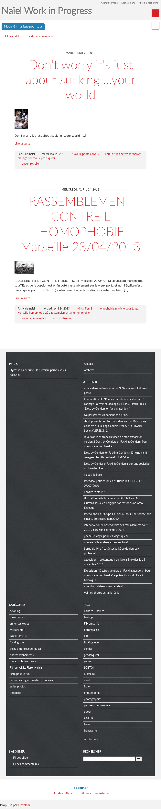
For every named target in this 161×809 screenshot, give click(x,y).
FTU (86, 636)
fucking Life (17, 642)
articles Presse (18, 636)
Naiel (87, 686)
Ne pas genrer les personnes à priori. (106, 415)
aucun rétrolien (31, 163)
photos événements (22, 655)
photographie (92, 693)
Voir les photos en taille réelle (101, 593)
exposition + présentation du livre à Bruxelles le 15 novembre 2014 (114, 562)
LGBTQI (89, 667)
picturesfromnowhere (97, 705)
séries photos (18, 686)
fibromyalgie (91, 630)
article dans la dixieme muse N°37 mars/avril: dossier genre (116, 390)
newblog (15, 611)
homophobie (106, 308)
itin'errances (17, 617)
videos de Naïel (93, 475)
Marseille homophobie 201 (34, 312)
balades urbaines (94, 611)
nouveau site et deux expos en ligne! (106, 542)
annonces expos (19, 623)
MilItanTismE (84, 308)
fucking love (91, 642)
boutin (109, 154)
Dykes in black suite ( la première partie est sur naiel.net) (38, 372)
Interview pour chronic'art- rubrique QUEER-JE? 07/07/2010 (113, 483)
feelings (88, 617)
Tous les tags (90, 739)
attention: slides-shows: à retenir (103, 586)
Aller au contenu (109, 3)
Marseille (89, 674)
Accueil (88, 364)
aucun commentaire (34, 318)
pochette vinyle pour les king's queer (106, 536)
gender (88, 649)
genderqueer (91, 655)
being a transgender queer (25, 649)
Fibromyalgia (91, 623)
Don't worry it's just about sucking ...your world (81, 80)
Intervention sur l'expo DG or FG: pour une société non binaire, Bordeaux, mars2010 (117, 516)
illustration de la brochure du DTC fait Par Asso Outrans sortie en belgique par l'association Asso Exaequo (113, 503)
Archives (89, 370)
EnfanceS (15, 693)
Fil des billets (12, 36)
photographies (92, 699)
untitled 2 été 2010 (95, 492)
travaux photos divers (85, 154)
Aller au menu (128, 3)
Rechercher (92, 751)
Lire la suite (22, 143)
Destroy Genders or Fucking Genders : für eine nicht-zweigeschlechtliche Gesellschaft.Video (116, 455)
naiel (87, 680)
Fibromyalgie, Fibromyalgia (26, 667)
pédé (44, 158)
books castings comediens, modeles (31, 680)
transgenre (90, 730)
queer (51, 158)
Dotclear (24, 805)
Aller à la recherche (148, 3)
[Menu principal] (155, 13)
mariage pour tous (29, 158)
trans (87, 724)
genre (87, 661)
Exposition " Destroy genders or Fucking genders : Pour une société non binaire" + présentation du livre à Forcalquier (117, 575)
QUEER (88, 718)
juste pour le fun (20, 674)
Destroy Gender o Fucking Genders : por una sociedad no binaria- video (117, 466)
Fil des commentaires (40, 36)
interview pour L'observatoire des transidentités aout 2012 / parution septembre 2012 (115, 527)
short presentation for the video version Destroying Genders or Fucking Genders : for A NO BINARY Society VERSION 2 (115, 426)
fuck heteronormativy (127, 154)
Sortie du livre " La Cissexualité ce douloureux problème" (111, 551)
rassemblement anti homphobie (70, 312)
